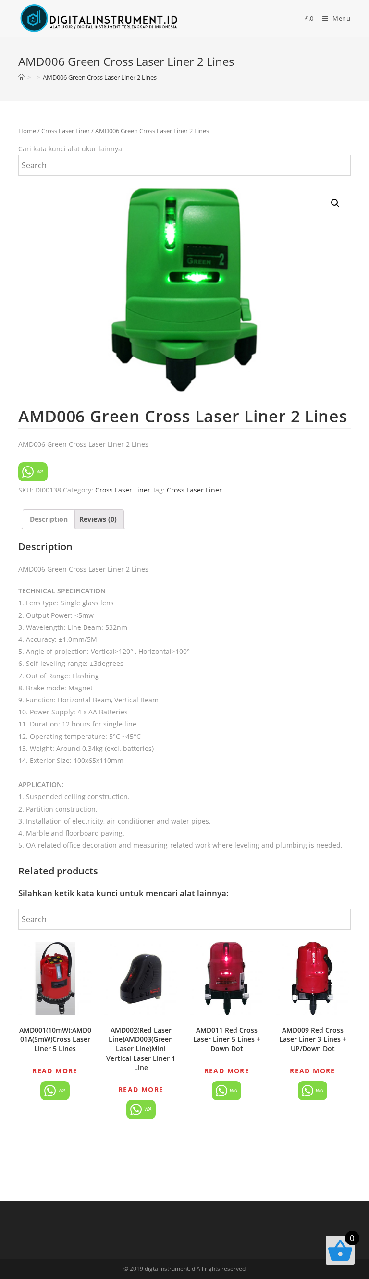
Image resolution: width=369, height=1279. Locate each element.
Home (27, 130)
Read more (55, 1070)
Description (49, 519)
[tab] (49, 519)
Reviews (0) (98, 519)
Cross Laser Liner (65, 130)
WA (39, 471)
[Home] (21, 77)
